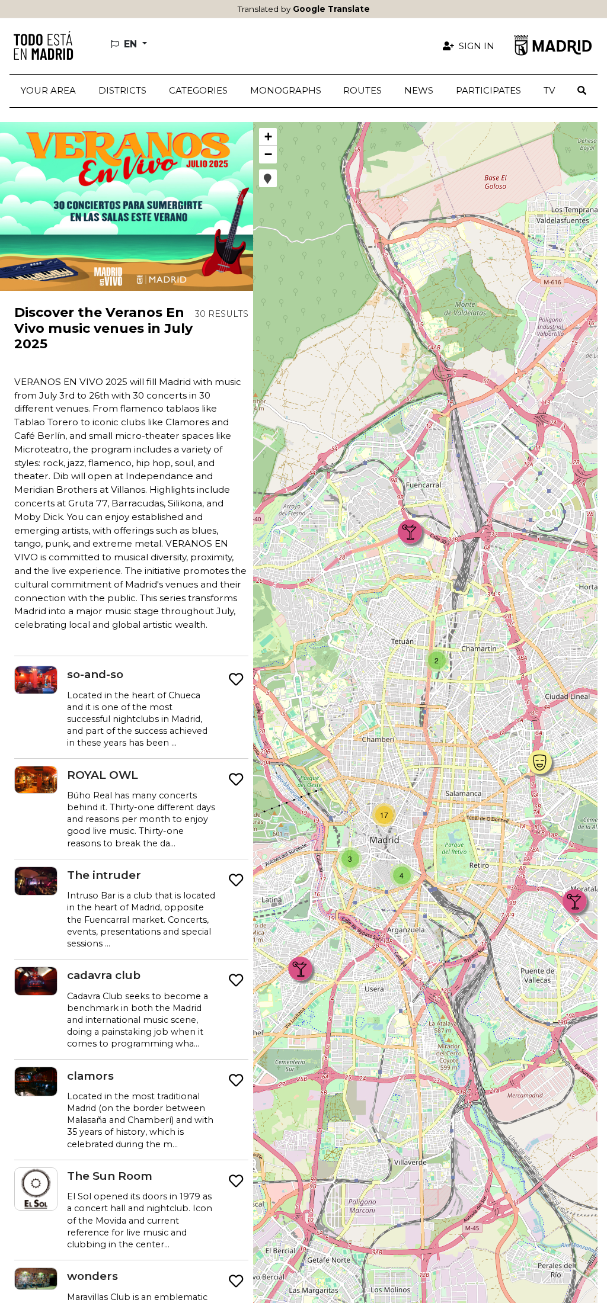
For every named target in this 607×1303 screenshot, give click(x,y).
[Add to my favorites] (235, 679)
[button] (122, 90)
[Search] (582, 90)
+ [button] (268, 136)
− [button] (268, 154)
